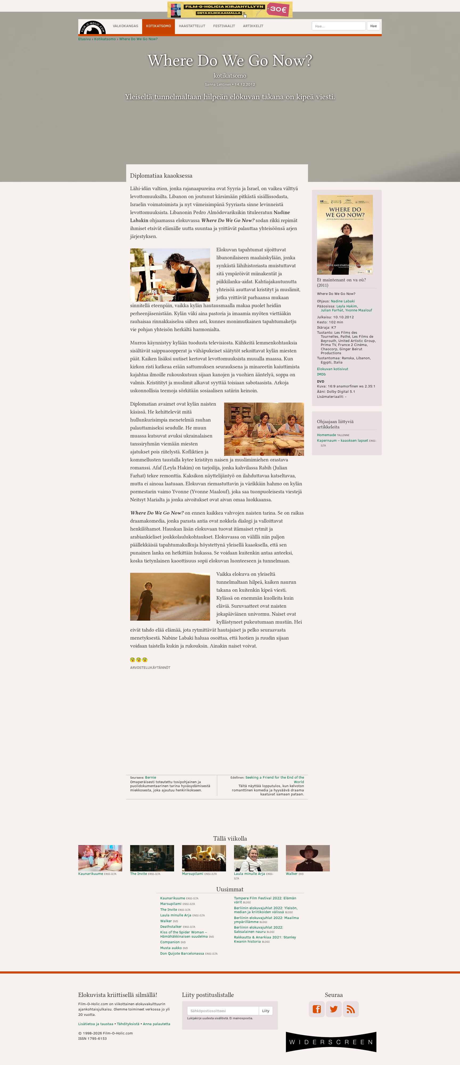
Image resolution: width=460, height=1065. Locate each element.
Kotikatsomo (158, 25)
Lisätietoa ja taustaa (95, 1023)
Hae (373, 25)
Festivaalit (224, 25)
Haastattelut (192, 25)
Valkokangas (125, 25)
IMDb (321, 374)
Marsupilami (199, 873)
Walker (294, 873)
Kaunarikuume (97, 873)
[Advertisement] (230, 817)
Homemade (333, 434)
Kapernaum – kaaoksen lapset (346, 442)
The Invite (145, 873)
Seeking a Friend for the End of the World (274, 779)
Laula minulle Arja (253, 875)
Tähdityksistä (128, 1023)
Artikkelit (253, 25)
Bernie (150, 777)
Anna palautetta (156, 1023)
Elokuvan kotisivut (332, 368)
